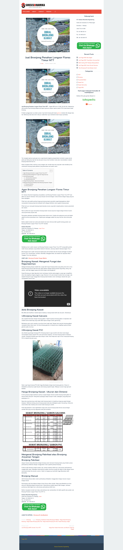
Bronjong (29, 519)
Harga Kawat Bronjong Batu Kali (34, 521)
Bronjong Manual (29, 185)
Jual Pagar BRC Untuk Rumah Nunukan (88, 65)
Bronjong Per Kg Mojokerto (41, 515)
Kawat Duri (81, 82)
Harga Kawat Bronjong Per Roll (50, 521)
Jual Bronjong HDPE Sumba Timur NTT (31, 526)
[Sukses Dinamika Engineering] (33, 5)
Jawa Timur (42, 228)
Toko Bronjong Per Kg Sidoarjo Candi (88, 68)
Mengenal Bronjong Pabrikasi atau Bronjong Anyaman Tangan (38, 182)
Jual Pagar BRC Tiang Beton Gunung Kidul (89, 60)
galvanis (59, 113)
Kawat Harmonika (82, 85)
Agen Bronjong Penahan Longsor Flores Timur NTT (35, 173)
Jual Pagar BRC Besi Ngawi (85, 57)
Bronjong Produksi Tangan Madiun (38, 258)
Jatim (40, 496)
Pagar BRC (81, 87)
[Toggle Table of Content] (50, 170)
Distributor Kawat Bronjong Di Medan (50, 519)
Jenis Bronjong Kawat (28, 176)
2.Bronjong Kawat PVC (30, 179)
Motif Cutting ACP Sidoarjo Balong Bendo (89, 63)
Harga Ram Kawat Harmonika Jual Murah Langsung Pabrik (61, 527)
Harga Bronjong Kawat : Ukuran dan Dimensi (34, 181)
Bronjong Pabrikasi (29, 184)
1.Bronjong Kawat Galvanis (31, 177)
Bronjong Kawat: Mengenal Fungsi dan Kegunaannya (36, 174)
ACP (79, 74)
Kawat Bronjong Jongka (64, 521)
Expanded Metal (82, 80)
